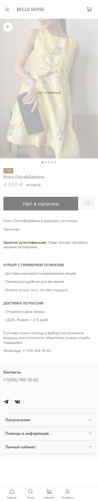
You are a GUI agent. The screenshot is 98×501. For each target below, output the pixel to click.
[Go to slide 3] (49, 162)
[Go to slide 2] (45, 162)
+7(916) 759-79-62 (20, 379)
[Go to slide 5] (55, 162)
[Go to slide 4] (52, 162)
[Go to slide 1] (42, 162)
